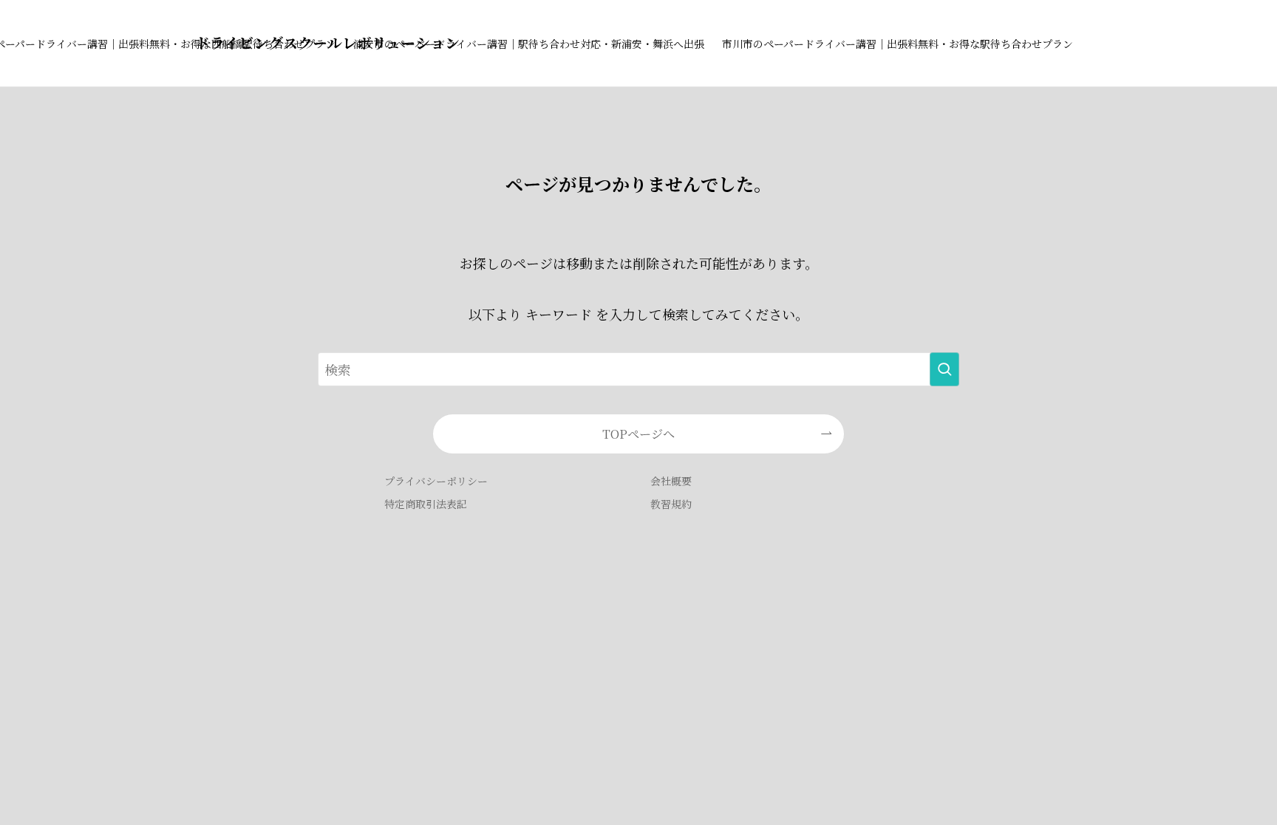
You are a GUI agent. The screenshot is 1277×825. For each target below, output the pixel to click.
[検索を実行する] (944, 369)
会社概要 (671, 480)
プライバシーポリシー (436, 480)
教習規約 (671, 503)
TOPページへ (638, 433)
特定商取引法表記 (425, 503)
